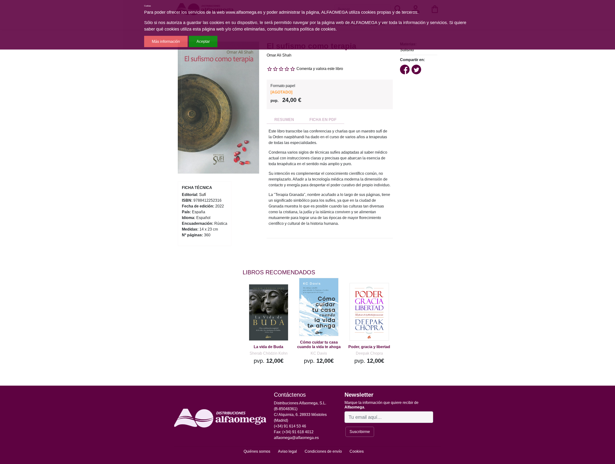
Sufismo (407, 50)
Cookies (357, 451)
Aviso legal (287, 451)
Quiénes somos (257, 451)
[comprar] (272, 294)
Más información (166, 41)
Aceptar (203, 41)
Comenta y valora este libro (319, 69)
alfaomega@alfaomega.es (296, 438)
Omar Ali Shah (279, 55)
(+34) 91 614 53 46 (290, 426)
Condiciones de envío (323, 451)
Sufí (202, 195)
